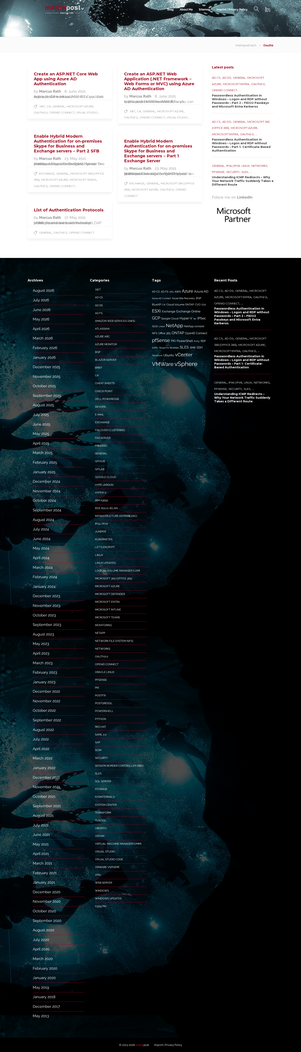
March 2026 (43, 338)
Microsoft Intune (108, 609)
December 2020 (46, 892)
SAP (97, 742)
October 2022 (44, 710)
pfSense (218, 172)
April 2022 (41, 749)
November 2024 (46, 491)
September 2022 (47, 720)
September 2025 (47, 395)
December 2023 (46, 596)
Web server (103, 882)
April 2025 (41, 443)
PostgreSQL (103, 703)
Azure (187, 291)
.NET (42, 106)
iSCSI (155, 326)
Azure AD (201, 291)
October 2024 (44, 500)
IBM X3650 (101, 500)
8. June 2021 (75, 91)
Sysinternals (105, 796)
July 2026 (41, 300)
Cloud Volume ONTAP (180, 304)
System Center (106, 804)
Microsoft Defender (110, 594)
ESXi (156, 310)
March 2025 (43, 453)
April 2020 (41, 949)
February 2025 (45, 462)
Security (233, 172)
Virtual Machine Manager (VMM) (118, 843)
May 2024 (41, 548)
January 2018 (44, 997)
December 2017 (46, 1006)
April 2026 (41, 329)
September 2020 (47, 920)
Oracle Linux (104, 672)
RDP (203, 341)
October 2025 (44, 386)
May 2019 (41, 987)
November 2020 (47, 901)
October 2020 (44, 911)
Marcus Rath (50, 91)
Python (100, 719)
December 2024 (46, 481)
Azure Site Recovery (183, 298)
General (58, 106)
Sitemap (204, 9)
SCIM (98, 750)
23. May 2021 (75, 158)
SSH (200, 347)
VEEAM (99, 836)
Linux (246, 165)
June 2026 (42, 310)
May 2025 (41, 433)
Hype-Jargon (104, 484)
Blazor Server (105, 359)
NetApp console (194, 326)
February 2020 (45, 968)
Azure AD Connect (161, 298)
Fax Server (103, 437)
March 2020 (43, 959)
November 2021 (46, 787)
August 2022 (43, 729)
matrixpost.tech (245, 45)
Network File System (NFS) (114, 640)
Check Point (104, 391)
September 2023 (47, 624)
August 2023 (43, 634)
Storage (101, 789)
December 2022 (46, 691)
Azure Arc (102, 336)
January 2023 (44, 682)
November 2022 (46, 701)
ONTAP (178, 333)
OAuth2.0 (41, 112)
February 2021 (45, 873)
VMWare (162, 364)
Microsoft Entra (236, 84)
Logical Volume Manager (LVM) (117, 570)
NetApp (100, 632)
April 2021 (41, 853)
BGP (97, 352)
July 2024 (41, 529)
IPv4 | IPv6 (233, 165)
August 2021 (43, 815)
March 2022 (42, 758)
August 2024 (43, 519)
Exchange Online (188, 311)
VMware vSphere (107, 867)
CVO (198, 304)
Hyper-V (100, 492)
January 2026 (44, 357)
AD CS (216, 77)
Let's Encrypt (105, 547)
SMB (193, 347)
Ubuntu (101, 828)
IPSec (201, 318)
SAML (155, 347)
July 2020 (41, 939)
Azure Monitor (106, 344)
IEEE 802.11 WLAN (106, 508)
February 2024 (45, 577)
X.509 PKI (100, 906)
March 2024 (43, 567)
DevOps (100, 406)
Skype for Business (169, 347)
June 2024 (41, 539)
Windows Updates (108, 898)
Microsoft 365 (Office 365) (113, 578)
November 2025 (46, 376)
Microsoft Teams (83, 179)
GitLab (99, 469)
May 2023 (41, 643)
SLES (244, 172)
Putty (197, 341)
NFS (154, 333)
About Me (186, 9)
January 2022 (44, 768)
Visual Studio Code (109, 859)
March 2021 (42, 863)
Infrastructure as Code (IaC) (116, 515)
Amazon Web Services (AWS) (115, 320)
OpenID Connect (62, 112)
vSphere (185, 363)
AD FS (99, 313)
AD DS (226, 77)
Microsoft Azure (80, 106)
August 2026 (43, 290)
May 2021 (41, 844)
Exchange (46, 173)
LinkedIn (244, 197)
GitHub (100, 461)
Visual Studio (86, 112)
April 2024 (41, 558)
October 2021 (44, 796)
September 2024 (47, 510)
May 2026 (41, 319)
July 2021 (41, 825)
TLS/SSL (100, 820)
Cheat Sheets (105, 383)
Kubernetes (103, 539)
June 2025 (41, 424)
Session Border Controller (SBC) (119, 765)
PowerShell (104, 711)
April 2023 (41, 653)
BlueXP (156, 304)
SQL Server (103, 781)
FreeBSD (101, 445)
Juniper (100, 531)
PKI (97, 687)
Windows (102, 890)
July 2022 (41, 739)
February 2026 (45, 348)
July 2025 (41, 414)
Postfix (100, 695)
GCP (156, 317)
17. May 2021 (75, 217)
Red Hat (100, 726)
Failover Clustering (110, 430)
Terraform (103, 812)
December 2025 (46, 367)
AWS (178, 291)
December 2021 (46, 777)
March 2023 (43, 663)
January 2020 (44, 978)
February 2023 (45, 672)
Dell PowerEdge (107, 399)
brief (98, 367)
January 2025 (44, 472)
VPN (98, 874)
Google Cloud (105, 477)
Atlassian (102, 328)
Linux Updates (105, 562)
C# (49, 106)
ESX (204, 304)
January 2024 (44, 586)
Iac (194, 318)
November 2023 (46, 605)
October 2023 (44, 615)
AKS (171, 292)
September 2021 (47, 806)
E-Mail (99, 414)
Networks (259, 165)
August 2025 (43, 405)
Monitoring (103, 625)
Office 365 (164, 333)
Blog (170, 9)
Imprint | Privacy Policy (232, 9)
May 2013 (41, 1016)
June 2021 (41, 834)
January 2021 (44, 882)
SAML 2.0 (100, 734)
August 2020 (43, 930)
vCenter (183, 354)
